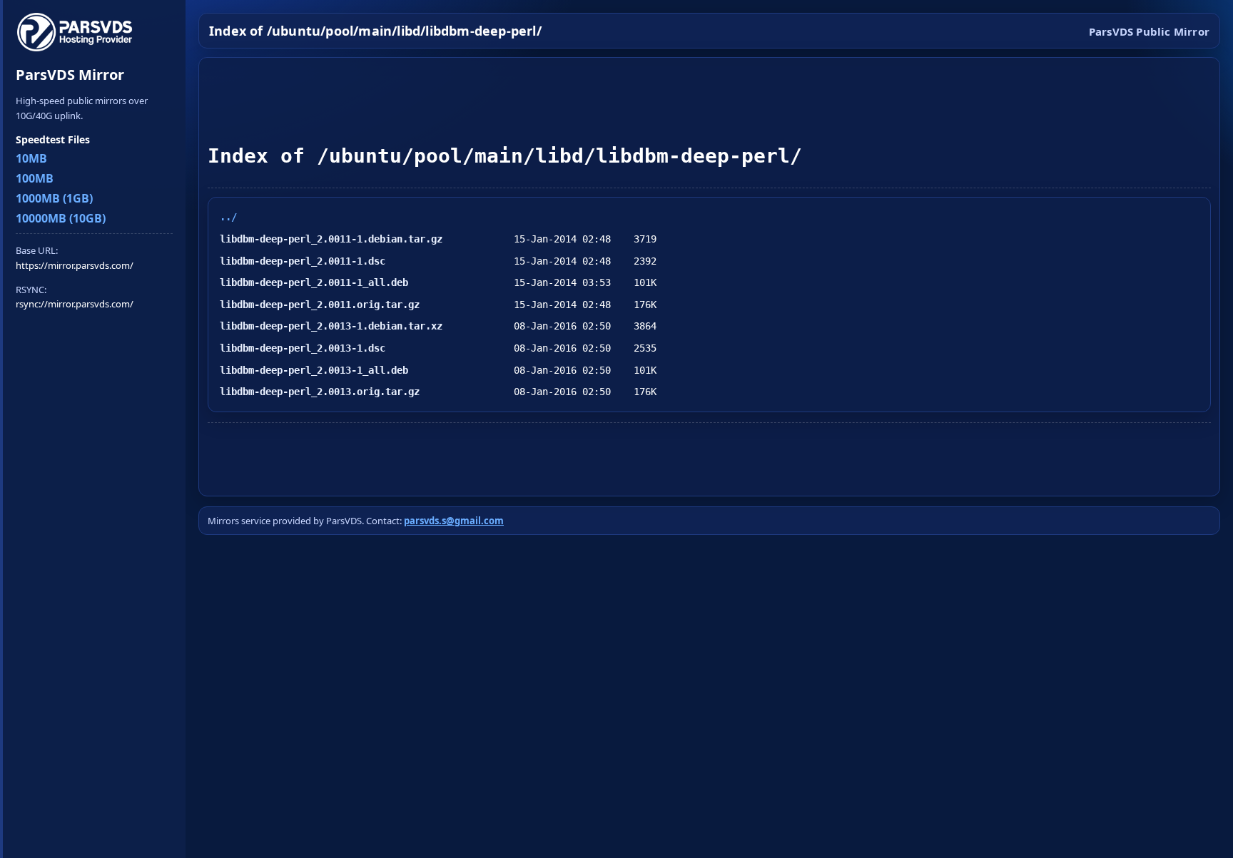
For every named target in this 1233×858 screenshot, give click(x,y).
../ (228, 217)
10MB (31, 158)
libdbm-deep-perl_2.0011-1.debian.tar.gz (331, 239)
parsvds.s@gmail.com (454, 520)
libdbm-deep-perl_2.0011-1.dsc (302, 261)
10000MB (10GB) (61, 218)
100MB (35, 178)
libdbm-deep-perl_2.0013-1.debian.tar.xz (331, 326)
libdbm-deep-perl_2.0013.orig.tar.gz (320, 391)
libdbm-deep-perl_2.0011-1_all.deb (314, 282)
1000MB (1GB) (54, 198)
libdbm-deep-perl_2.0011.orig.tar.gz (320, 304)
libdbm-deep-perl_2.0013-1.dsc (302, 348)
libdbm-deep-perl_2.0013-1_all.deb (314, 370)
